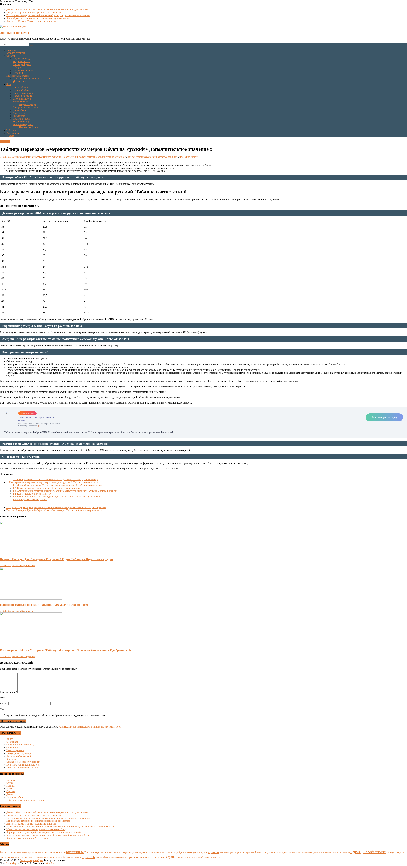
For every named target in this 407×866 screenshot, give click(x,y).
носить (340, 852)
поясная (19, 857)
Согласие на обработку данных (23, 761)
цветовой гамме (201, 857)
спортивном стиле (117, 857)
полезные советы (188, 156)
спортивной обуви (103, 857)
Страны (10, 791)
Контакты (11, 759)
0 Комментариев (42, 156)
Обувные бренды (22, 58)
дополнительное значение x (111, 156)
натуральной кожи (252, 852)
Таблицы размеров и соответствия (25, 800)
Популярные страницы (18, 753)
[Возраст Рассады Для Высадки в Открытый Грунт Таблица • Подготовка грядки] (31, 553)
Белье (9, 788)
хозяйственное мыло (184, 857)
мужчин (213, 852)
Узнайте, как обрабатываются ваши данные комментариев (90, 726)
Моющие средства (23, 124)
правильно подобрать (34, 857)
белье (24, 852)
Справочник (13, 747)
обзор (347, 852)
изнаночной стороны (162, 853)
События (11, 55)
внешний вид (76, 852)
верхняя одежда (55, 852)
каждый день (178, 852)
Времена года (13, 133)
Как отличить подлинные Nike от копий (28, 838)
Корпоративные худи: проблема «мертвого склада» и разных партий (43, 832)
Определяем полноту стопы (30, 499)
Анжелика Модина (22, 656)
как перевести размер (139, 156)
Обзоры (17, 67)
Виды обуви (19, 110)
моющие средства (196, 852)
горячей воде (135, 852)
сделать (88, 856)
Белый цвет (19, 115)
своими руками (73, 857)
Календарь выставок (17, 75)
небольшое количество (301, 852)
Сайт (2, 709)
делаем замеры (87, 156)
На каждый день (22, 64)
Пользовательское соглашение (22, 767)
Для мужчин (19, 113)
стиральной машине (137, 857)
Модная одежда (27, 104)
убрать (170, 857)
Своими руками (21, 118)
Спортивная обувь (23, 93)
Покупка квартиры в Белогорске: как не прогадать (33, 12)
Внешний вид (20, 87)
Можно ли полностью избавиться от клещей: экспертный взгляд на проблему (48, 835)
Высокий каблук (22, 98)
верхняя (41, 852)
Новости (11, 50)
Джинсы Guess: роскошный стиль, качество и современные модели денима (47, 9)
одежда (357, 851)
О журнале (12, 741)
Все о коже (18, 73)
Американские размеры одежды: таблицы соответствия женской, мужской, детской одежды (65, 491)
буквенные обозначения (65, 156)
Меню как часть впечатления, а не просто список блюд (36, 829)
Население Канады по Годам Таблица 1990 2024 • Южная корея (44, 604)
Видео (9, 739)
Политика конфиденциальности (23, 764)
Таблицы (11, 130)
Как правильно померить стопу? (32, 493)
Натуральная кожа (22, 95)
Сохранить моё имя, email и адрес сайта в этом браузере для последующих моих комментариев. (55, 715)
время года (93, 852)
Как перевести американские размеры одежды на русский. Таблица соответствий (52, 482)
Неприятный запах (29, 127)
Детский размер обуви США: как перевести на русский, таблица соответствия (57, 485)
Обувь (9, 782)
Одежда (10, 780)
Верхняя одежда (21, 101)
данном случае (147, 852)
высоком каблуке (108, 852)
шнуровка (215, 857)
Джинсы (11, 794)
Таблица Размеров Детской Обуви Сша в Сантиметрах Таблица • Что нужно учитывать (55, 510)
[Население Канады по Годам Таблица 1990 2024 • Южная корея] (31, 598)
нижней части (330, 852)
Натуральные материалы (26, 107)
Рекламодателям (15, 750)
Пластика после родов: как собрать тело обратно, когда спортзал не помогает (48, 15)
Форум (10, 136)
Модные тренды (21, 61)
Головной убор (21, 90)
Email (4, 703)
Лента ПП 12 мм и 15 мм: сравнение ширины (31, 21)
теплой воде (157, 857)
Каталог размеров (16, 53)
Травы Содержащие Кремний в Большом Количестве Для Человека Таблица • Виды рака (56, 507)
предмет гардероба (55, 857)
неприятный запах (317, 852)
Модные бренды (22, 121)
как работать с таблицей (165, 156)
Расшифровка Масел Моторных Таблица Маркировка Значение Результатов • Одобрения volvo (66, 650)
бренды (32, 852)
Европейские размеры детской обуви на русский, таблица (46, 488)
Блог (8, 84)
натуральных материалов (277, 852)
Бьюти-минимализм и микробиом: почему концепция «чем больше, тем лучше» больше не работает (60, 826)
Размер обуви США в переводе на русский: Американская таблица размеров (56, 496)
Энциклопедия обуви (14, 32)
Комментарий (8, 692)
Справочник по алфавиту (20, 744)
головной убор (123, 852)
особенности (375, 852)
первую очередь (395, 852)
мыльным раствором (230, 852)
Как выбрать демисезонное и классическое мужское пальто (38, 18)
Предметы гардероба (24, 70)
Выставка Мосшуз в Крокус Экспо (32, 78)
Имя (3, 697)
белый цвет (15, 852)
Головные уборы (15, 797)
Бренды (10, 785)
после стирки (7, 857)
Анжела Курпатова (22, 156)
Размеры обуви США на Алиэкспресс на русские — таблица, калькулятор (55, 479)
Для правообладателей (18, 756)
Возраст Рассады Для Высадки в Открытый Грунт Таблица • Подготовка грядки (56, 559)
